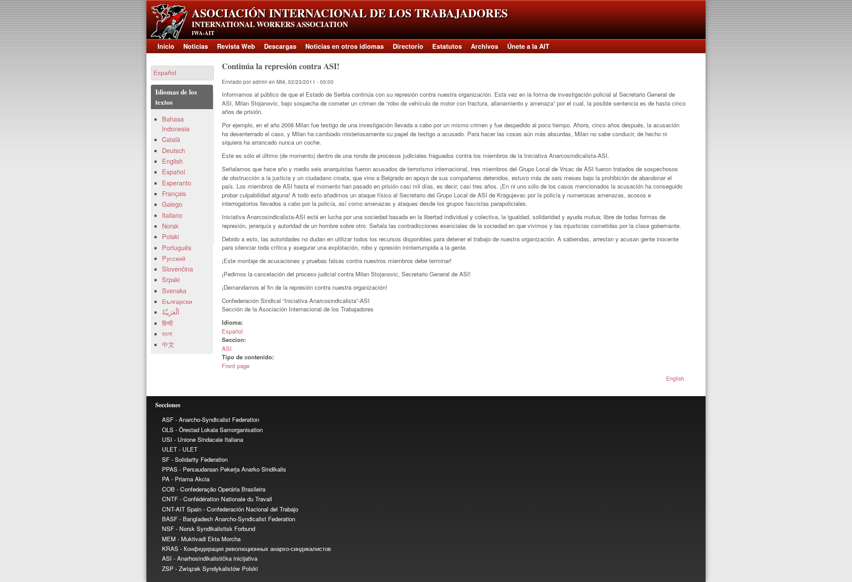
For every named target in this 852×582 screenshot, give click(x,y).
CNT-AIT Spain (181, 509)
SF (166, 459)
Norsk (170, 225)
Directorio (408, 46)
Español (232, 331)
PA (166, 479)
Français (174, 193)
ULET (169, 449)
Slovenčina (177, 268)
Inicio (166, 46)
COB (168, 489)
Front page (235, 366)
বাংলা (167, 333)
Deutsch (173, 150)
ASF (168, 419)
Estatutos (447, 46)
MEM (169, 539)
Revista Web (236, 46)
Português (176, 247)
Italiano (172, 215)
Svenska (174, 290)
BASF (170, 519)
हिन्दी (167, 323)
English (675, 378)
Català (171, 139)
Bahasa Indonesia (175, 123)
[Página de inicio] (169, 36)
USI (167, 439)
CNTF (170, 499)
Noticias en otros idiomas (344, 46)
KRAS (170, 548)
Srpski (171, 279)
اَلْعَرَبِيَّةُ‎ (170, 311)
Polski (170, 236)
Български (177, 301)
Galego (172, 204)
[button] (182, 73)
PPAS (170, 469)
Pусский (173, 258)
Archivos (484, 46)
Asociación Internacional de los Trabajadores (350, 12)
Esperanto (176, 182)
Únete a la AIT (528, 46)
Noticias (195, 46)
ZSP (168, 568)
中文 (168, 344)
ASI (227, 348)
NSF (168, 528)
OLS (168, 429)
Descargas (280, 46)
